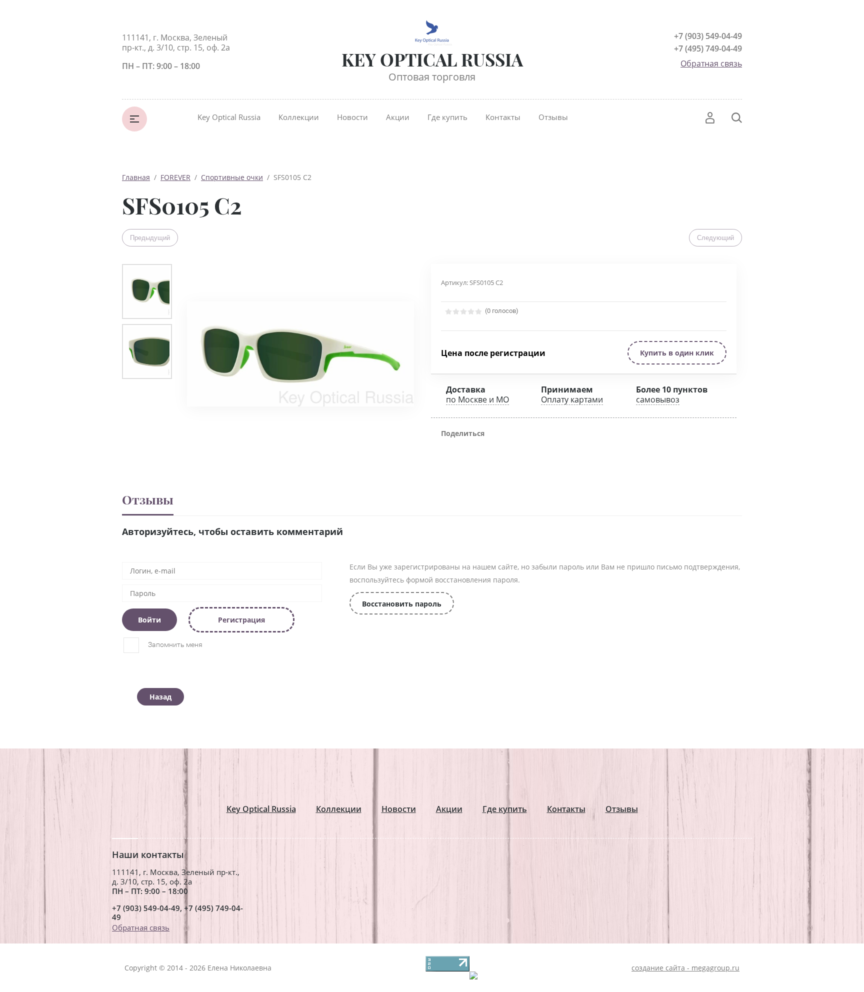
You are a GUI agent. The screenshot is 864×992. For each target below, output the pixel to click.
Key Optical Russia (229, 117)
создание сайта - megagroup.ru (686, 967)
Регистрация (241, 619)
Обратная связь (711, 63)
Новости (352, 117)
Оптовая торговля (432, 77)
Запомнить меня (174, 644)
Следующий (715, 238)
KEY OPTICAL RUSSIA (432, 59)
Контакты (503, 117)
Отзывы (553, 117)
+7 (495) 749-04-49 (708, 49)
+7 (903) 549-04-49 (708, 36)
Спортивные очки (232, 177)
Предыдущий (150, 238)
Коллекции (298, 117)
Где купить (448, 117)
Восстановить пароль (402, 603)
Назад (161, 697)
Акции (398, 117)
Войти (149, 619)
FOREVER (175, 177)
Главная (136, 177)
